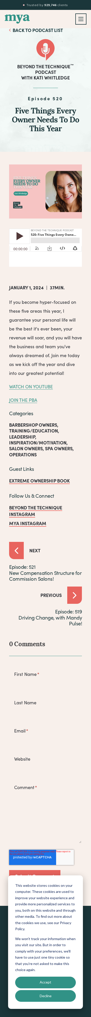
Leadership (22, 437)
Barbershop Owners (33, 425)
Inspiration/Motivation (37, 442)
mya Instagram (27, 523)
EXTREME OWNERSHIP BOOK (39, 480)
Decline (46, 996)
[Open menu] (80, 19)
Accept (45, 982)
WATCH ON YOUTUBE (31, 387)
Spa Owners (59, 448)
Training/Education (33, 430)
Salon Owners (26, 448)
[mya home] (17, 19)
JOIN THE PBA (23, 400)
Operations (23, 454)
